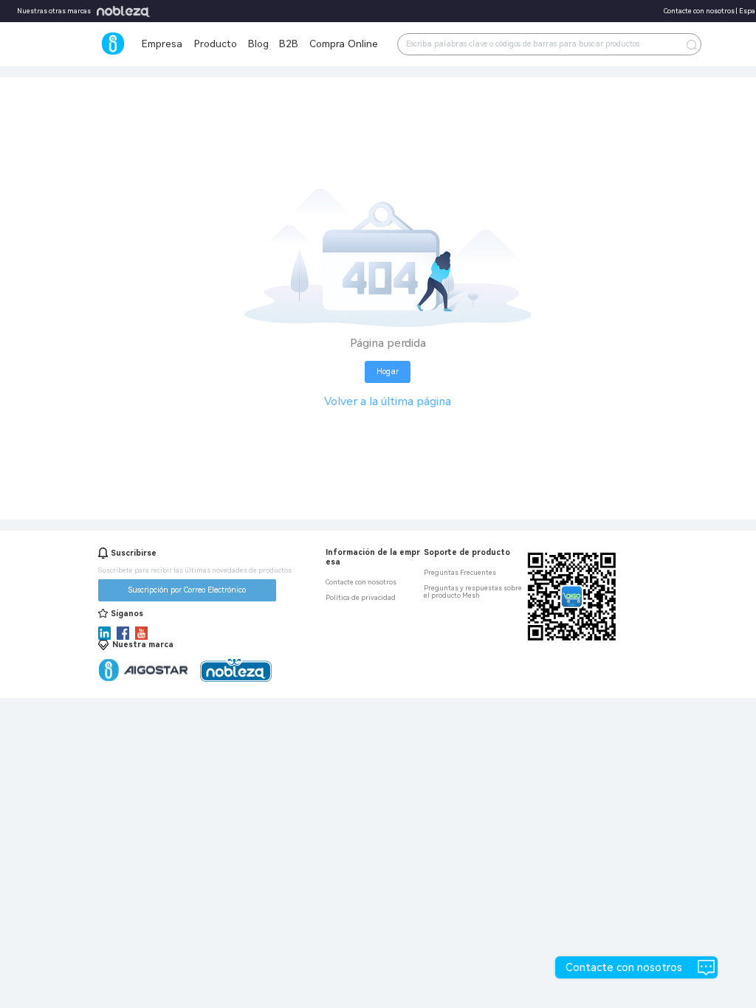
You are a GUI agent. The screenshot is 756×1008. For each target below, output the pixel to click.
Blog (258, 43)
